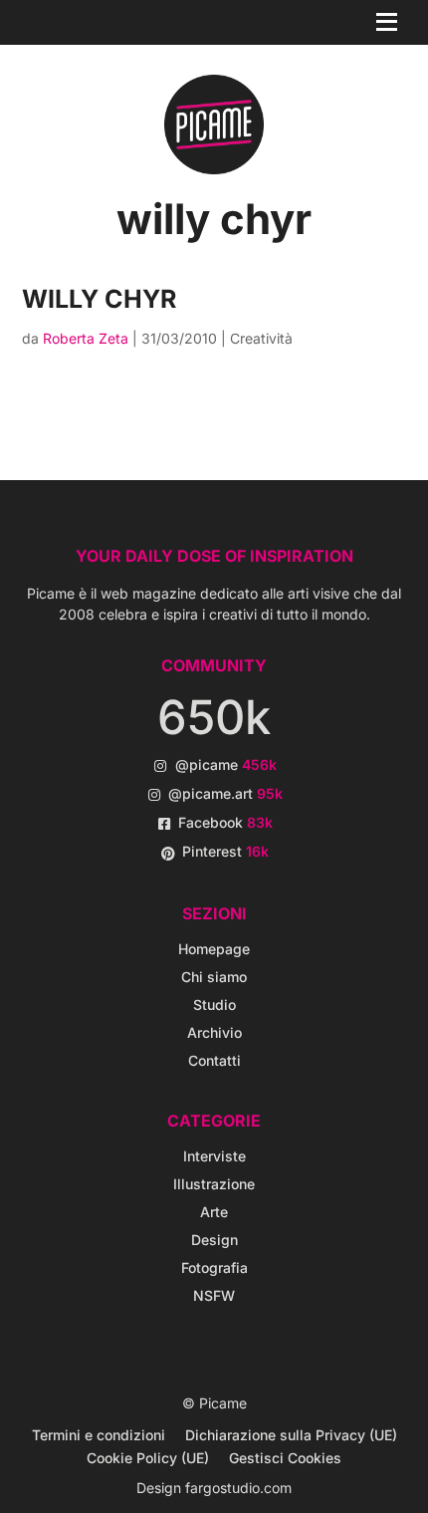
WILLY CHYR (99, 299)
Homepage (214, 948)
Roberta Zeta (85, 338)
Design (214, 1239)
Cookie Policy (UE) (148, 1457)
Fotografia (214, 1267)
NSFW (214, 1295)
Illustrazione (214, 1183)
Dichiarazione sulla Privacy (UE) (291, 1434)
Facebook (225, 822)
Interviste (214, 1155)
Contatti (214, 1060)
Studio (214, 1004)
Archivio (214, 1032)
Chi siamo (214, 976)
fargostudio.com (238, 1487)
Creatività (261, 338)
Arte (214, 1211)
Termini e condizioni (98, 1434)
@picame (226, 764)
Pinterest (225, 851)
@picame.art (225, 793)
